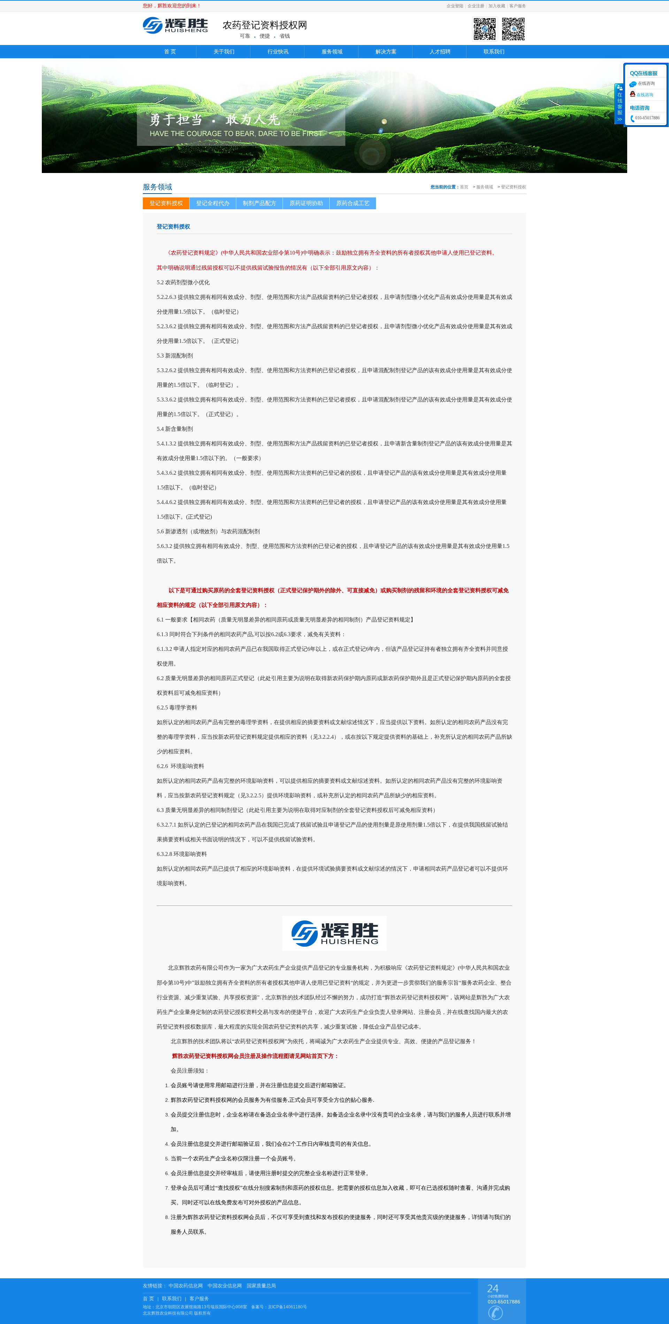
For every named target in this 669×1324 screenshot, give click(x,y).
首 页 (170, 51)
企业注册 (476, 5)
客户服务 (517, 5)
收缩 (619, 103)
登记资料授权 (513, 187)
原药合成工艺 (353, 203)
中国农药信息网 (186, 1285)
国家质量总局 (261, 1285)
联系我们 (494, 51)
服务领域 (332, 51)
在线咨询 (645, 94)
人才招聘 (440, 51)
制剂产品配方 (259, 203)
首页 (464, 187)
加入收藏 (497, 5)
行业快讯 (278, 51)
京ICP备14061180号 (287, 1306)
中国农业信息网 (225, 1285)
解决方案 (386, 51)
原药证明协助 (306, 203)
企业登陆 (455, 5)
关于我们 (224, 51)
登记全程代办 (213, 203)
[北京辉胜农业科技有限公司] (176, 35)
